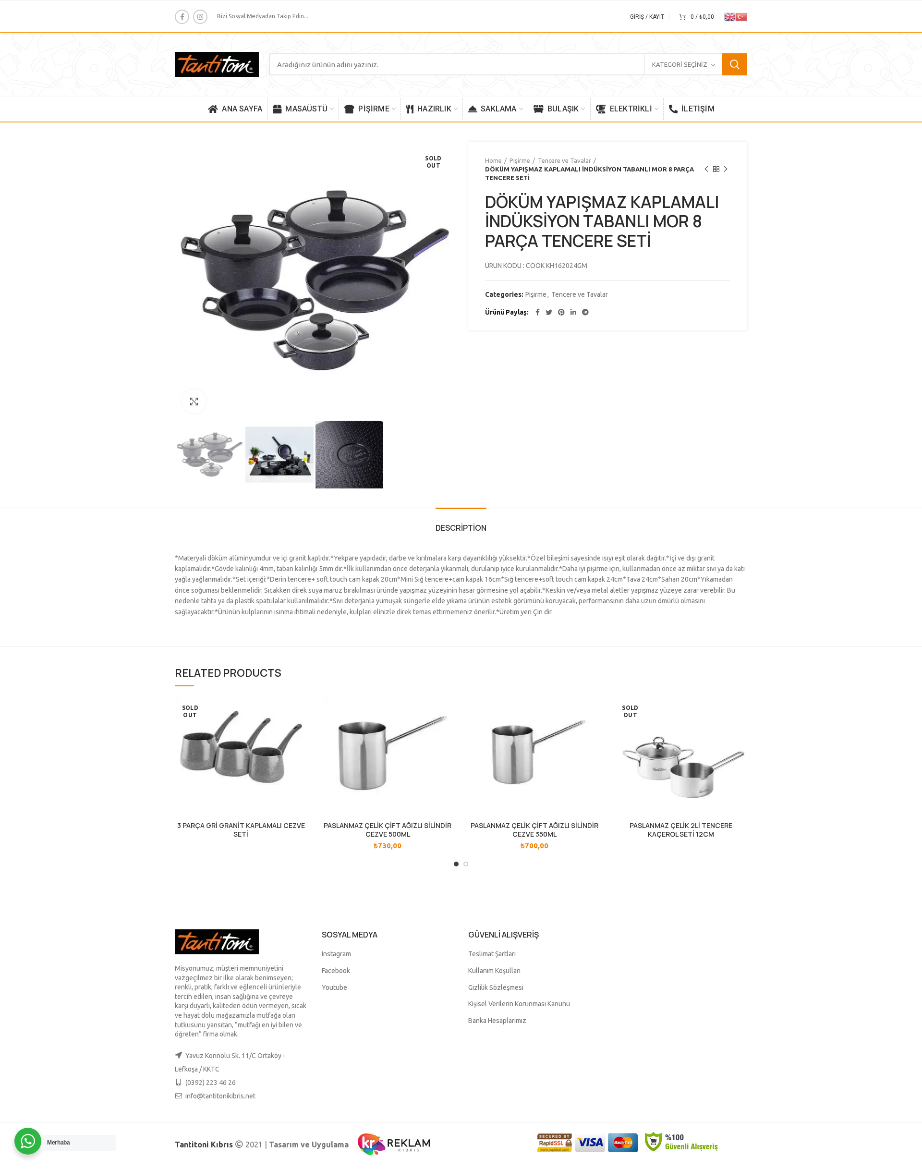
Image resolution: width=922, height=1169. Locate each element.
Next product (725, 169)
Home (493, 160)
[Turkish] (741, 16)
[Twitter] (549, 312)
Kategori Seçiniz (679, 64)
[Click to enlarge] (194, 402)
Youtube (334, 987)
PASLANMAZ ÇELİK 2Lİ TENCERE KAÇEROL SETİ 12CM (681, 830)
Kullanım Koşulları (494, 970)
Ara (734, 64)
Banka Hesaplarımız (497, 1020)
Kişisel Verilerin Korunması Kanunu (519, 1004)
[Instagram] (200, 17)
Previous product (706, 169)
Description (461, 528)
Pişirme (520, 160)
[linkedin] (573, 312)
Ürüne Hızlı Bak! (300, 712)
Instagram (336, 954)
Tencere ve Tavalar (564, 160)
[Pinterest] (561, 312)
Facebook (336, 970)
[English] (730, 16)
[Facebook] (182, 17)
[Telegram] (585, 312)
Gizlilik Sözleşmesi (495, 987)
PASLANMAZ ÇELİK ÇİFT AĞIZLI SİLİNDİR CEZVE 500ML (387, 830)
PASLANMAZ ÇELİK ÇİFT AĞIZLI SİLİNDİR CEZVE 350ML (534, 830)
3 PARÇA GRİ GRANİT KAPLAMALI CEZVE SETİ (241, 830)
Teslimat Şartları (492, 954)
